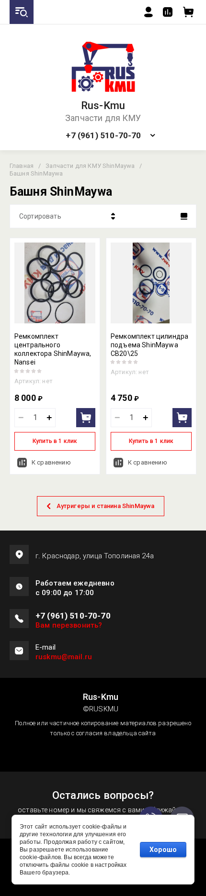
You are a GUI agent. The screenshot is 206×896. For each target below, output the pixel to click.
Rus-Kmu (103, 105)
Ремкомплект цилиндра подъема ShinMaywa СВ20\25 (149, 344)
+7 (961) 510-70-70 (103, 135)
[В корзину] (85, 417)
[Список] (184, 216)
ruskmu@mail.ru (63, 657)
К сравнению (51, 462)
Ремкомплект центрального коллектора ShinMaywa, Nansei (52, 349)
